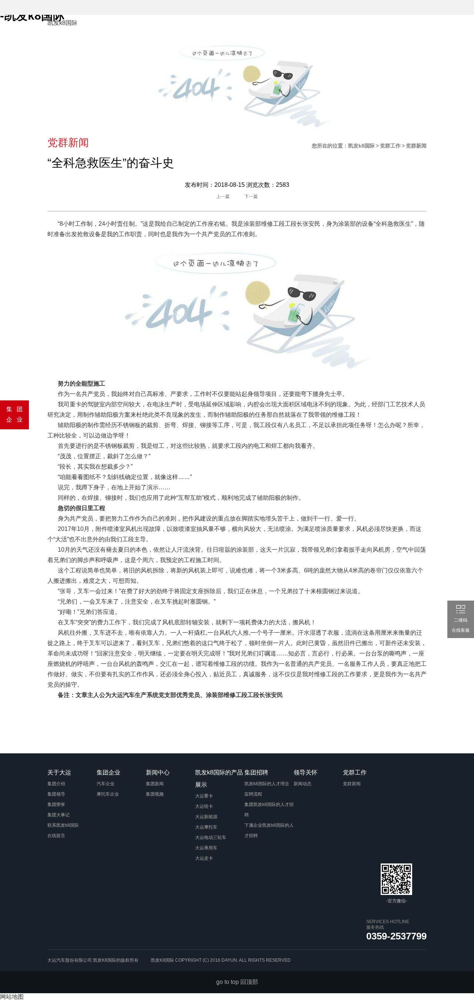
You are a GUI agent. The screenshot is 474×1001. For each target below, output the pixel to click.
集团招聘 (382, 27)
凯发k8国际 (62, 23)
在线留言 (56, 835)
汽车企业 (105, 783)
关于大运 (182, 27)
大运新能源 (206, 816)
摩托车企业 (108, 794)
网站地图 (12, 997)
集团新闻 (155, 783)
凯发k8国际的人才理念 (266, 783)
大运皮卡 (204, 858)
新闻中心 (260, 27)
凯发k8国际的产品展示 (321, 27)
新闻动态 (302, 783)
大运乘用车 (206, 847)
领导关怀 (136, 53)
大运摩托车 (206, 827)
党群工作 (175, 53)
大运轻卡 (204, 806)
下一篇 (251, 196)
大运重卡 (204, 796)
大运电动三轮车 (210, 837)
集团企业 (221, 27)
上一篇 (223, 196)
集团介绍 (56, 783)
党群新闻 (352, 783)
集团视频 (155, 794)
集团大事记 (58, 814)
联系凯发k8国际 (63, 825)
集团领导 (56, 794)
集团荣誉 (56, 804)
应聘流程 (253, 794)
